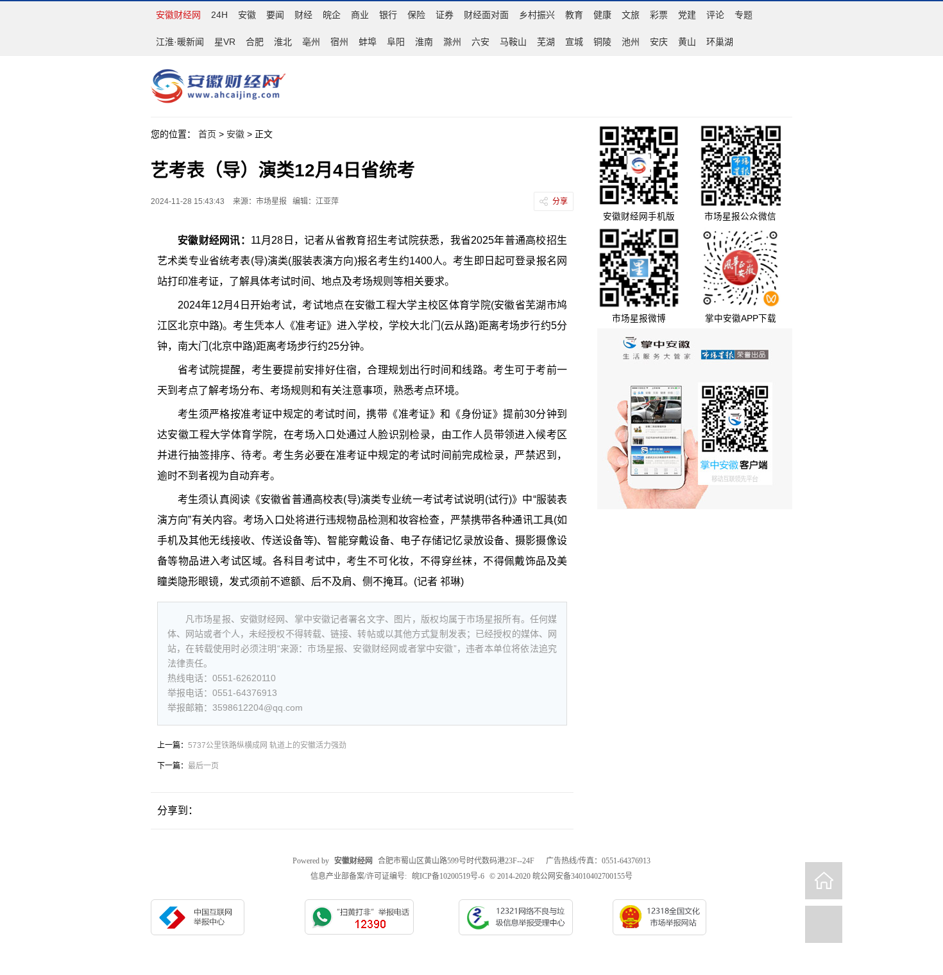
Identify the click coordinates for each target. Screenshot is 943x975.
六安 (480, 42)
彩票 (659, 15)
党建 (687, 15)
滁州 (452, 42)
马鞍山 (513, 42)
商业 (360, 15)
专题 (743, 15)
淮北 (283, 42)
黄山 (687, 42)
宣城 (574, 42)
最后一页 (203, 765)
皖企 (332, 15)
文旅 (631, 15)
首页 (207, 134)
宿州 (339, 42)
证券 (445, 15)
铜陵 (602, 42)
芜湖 (546, 42)
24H (219, 15)
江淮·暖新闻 (180, 42)
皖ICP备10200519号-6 (448, 876)
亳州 (311, 42)
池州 (631, 42)
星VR (224, 42)
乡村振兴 (537, 15)
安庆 (659, 42)
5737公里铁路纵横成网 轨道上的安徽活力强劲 (267, 745)
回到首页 (823, 880)
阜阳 (396, 42)
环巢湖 (719, 42)
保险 (416, 15)
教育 (574, 15)
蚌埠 (368, 42)
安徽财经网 (178, 15)
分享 (560, 201)
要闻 (275, 15)
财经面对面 (486, 15)
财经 (303, 15)
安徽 (247, 15)
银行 (388, 15)
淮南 (424, 42)
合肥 (255, 42)
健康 (602, 15)
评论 (715, 15)
